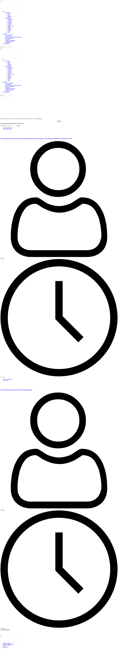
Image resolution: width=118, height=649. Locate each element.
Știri (4, 11)
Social (9, 30)
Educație (9, 22)
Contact (4, 646)
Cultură (9, 20)
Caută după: (2, 125)
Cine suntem (5, 647)
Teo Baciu (2, 258)
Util (8, 32)
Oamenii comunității (9, 41)
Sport (9, 31)
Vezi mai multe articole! (5, 629)
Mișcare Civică (11, 25)
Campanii (5, 33)
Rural (9, 14)
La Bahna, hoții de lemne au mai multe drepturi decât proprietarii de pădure (16, 389)
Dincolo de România (9, 38)
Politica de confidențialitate (8, 644)
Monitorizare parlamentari (10, 40)
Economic (10, 21)
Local (9, 13)
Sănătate (9, 29)
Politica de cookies (6, 643)
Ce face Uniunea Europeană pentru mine (13, 37)
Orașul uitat (7, 39)
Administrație (10, 19)
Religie (9, 28)
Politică (9, 27)
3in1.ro (40, 118)
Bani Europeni (8, 35)
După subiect (8, 18)
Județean (9, 16)
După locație (7, 12)
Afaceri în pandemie (9, 34)
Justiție (9, 24)
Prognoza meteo (6, 43)
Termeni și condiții (6, 645)
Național (9, 17)
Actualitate (10, 23)
